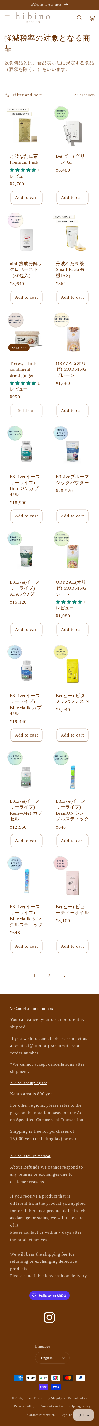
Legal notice (69, 1415)
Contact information (41, 1415)
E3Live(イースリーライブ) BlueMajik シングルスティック (26, 915)
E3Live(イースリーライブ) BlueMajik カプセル (26, 704)
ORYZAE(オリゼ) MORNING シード (71, 588)
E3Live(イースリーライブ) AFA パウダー (25, 588)
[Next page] (64, 976)
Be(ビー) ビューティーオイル (72, 909)
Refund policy (77, 1398)
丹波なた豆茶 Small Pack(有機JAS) (70, 269)
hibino (28, 1398)
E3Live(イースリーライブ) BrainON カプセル (25, 485)
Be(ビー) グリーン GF (70, 159)
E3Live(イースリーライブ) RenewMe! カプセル (26, 810)
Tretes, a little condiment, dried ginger (24, 369)
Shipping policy (80, 1406)
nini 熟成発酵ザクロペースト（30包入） (26, 269)
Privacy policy (24, 1406)
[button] (7, 18)
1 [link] (34, 975)
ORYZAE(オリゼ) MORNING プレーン (71, 369)
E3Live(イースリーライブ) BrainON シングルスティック (72, 810)
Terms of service (51, 1406)
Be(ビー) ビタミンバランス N (72, 698)
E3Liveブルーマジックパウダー (72, 479)
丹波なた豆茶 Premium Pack (24, 159)
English (47, 1358)
